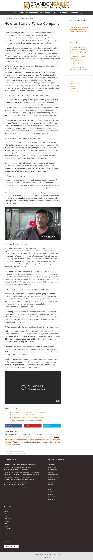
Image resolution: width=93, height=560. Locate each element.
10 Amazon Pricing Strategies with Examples (17, 467)
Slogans (72, 81)
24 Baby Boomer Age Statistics (15, 451)
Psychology (51, 499)
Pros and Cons (74, 91)
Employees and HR (54, 477)
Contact (74, 13)
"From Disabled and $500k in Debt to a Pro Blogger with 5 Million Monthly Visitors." (32, 439)
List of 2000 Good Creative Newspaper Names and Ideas (21, 474)
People (50, 494)
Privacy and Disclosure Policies (42, 554)
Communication (74, 83)
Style (5, 523)
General (11, 18)
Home (6, 18)
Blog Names (73, 88)
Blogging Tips (52, 469)
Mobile (50, 492)
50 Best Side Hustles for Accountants (15, 482)
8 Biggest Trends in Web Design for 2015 (17, 453)
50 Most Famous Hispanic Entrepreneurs (16, 469)
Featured (63, 13)
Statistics (72, 86)
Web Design (7, 528)
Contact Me (57, 554)
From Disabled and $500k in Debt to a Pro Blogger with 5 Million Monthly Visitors (79, 29)
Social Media (7, 518)
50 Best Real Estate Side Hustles (14, 484)
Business (51, 472)
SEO (5, 513)
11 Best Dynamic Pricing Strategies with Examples (19, 479)
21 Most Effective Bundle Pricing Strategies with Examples (77, 63)
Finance (50, 484)
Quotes (6, 511)
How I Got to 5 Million (48, 13)
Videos (6, 526)
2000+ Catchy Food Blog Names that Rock (17, 477)
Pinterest (6, 535)
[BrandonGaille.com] (46, 5)
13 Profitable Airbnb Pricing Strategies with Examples (20, 464)
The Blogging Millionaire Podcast (25, 13)
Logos (50, 489)
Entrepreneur (52, 479)
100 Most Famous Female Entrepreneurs (16, 487)
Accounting (51, 464)
